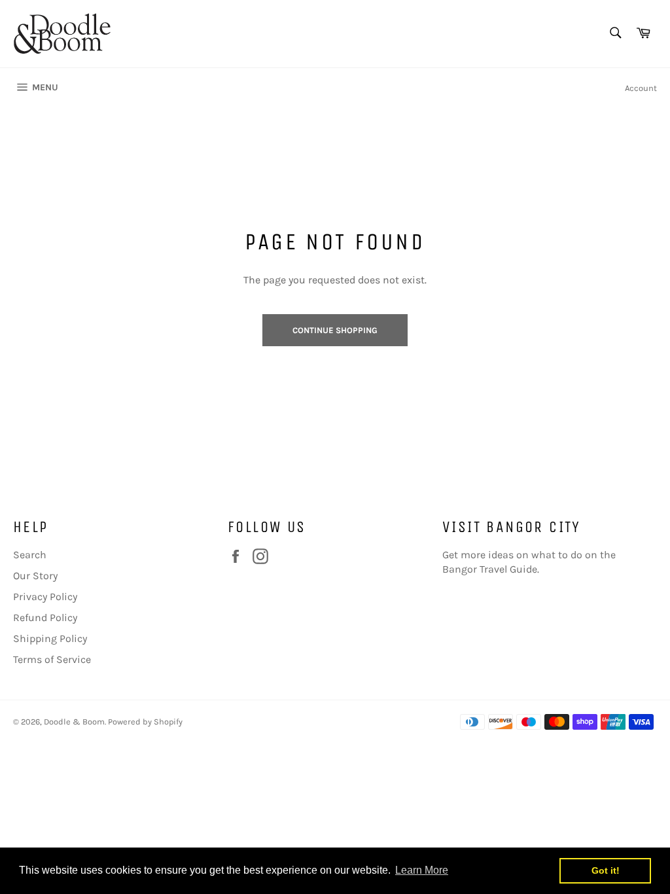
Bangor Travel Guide (489, 569)
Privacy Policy (45, 596)
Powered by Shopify (145, 721)
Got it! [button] (605, 870)
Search (29, 554)
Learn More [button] (421, 870)
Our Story (35, 575)
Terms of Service (52, 659)
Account (641, 88)
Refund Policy (45, 617)
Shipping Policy (50, 638)
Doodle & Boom (74, 721)
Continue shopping (335, 330)
